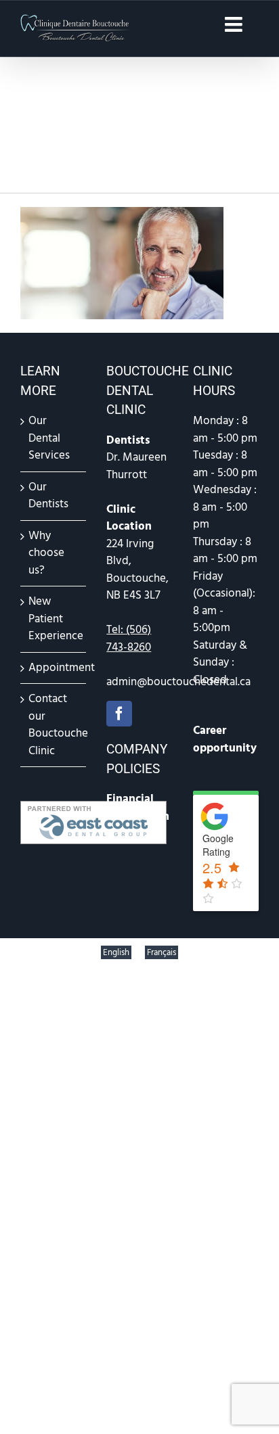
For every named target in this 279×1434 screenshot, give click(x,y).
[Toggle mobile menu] (235, 24)
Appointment (53, 668)
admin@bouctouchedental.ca (178, 682)
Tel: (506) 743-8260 (128, 638)
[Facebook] (119, 713)
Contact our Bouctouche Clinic (53, 725)
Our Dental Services (49, 438)
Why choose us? (46, 553)
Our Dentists (48, 496)
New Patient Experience (53, 618)
